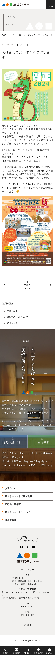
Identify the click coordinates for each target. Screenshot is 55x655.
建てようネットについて (17, 512)
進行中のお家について (17, 317)
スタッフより (24, 45)
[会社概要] (27, 625)
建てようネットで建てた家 (18, 496)
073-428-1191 (28, 615)
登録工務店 (10, 520)
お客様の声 (10, 488)
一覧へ (27, 286)
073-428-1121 (28, 606)
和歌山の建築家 (13, 504)
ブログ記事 (12, 311)
